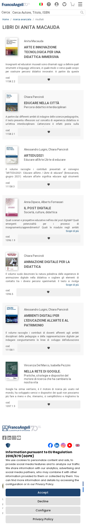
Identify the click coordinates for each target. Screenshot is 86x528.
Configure (43, 510)
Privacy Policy (43, 519)
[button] (40, 4)
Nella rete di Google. (42, 371)
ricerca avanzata (22, 19)
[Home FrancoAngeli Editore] (16, 5)
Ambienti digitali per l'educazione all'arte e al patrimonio (46, 320)
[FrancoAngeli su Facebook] (4, 439)
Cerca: (6, 12)
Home (5, 19)
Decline (43, 501)
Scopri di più (72, 231)
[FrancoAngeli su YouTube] (19, 439)
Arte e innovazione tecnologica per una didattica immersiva (42, 52)
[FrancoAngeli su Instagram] (14, 439)
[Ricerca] (82, 12)
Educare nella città (41, 103)
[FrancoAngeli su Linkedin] (9, 439)
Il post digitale (37, 208)
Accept (43, 492)
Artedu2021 (34, 155)
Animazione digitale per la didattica (47, 264)
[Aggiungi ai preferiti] (49, 80)
